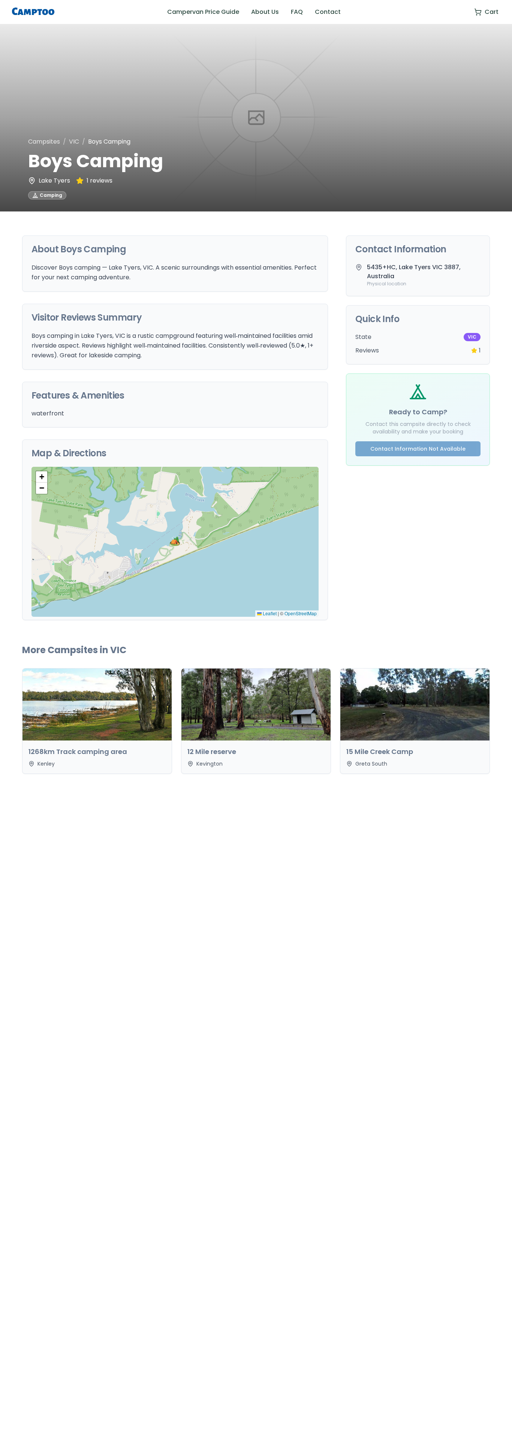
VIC (74, 141)
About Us (265, 11)
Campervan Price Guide (203, 11)
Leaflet (269, 613)
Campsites (44, 141)
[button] (175, 542)
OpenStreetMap (300, 613)
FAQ (297, 11)
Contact (328, 11)
